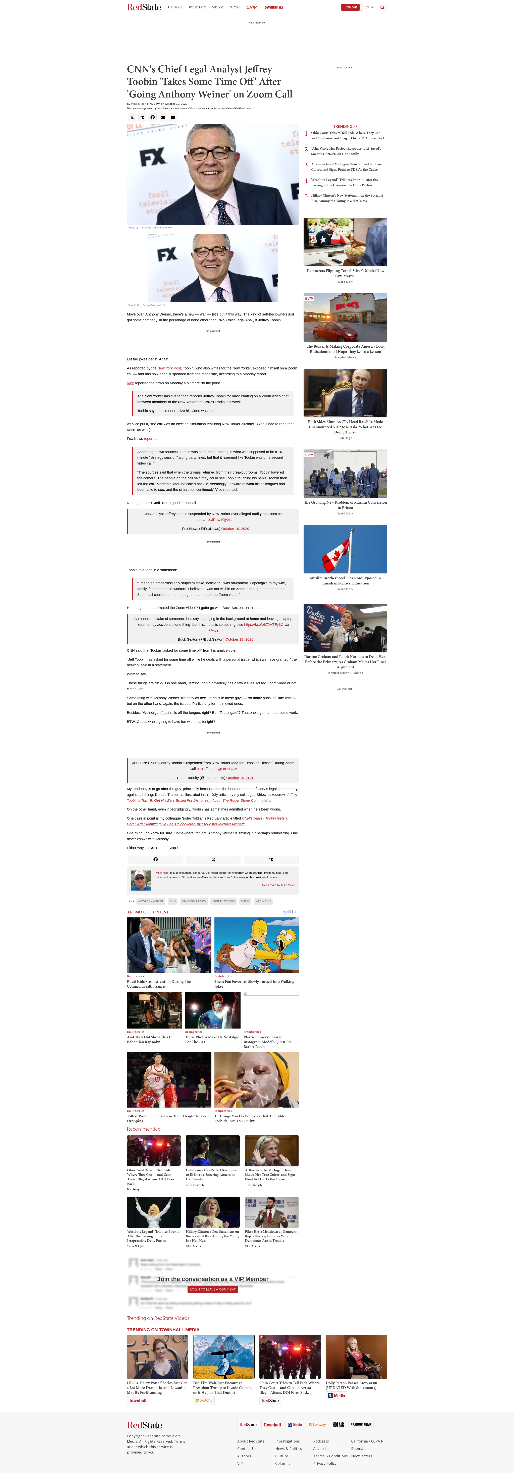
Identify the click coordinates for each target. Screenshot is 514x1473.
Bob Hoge (133, 1189)
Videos (218, 7)
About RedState (251, 1441)
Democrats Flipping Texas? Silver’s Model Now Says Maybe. (345, 273)
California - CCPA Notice (369, 1441)
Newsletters (361, 1456)
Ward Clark (345, 282)
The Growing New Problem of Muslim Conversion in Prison (345, 504)
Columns (282, 1463)
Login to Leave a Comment (213, 1289)
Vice (130, 383)
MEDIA (245, 901)
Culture (281, 1456)
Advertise (321, 1448)
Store (235, 7)
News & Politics (288, 1448)
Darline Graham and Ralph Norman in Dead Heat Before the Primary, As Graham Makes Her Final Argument (345, 662)
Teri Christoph (195, 1185)
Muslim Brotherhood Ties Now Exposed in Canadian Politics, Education (345, 580)
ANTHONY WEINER (151, 901)
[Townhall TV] (273, 7)
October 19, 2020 (235, 529)
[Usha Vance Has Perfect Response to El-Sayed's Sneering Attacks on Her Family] (213, 1150)
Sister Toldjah (253, 1185)
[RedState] (144, 7)
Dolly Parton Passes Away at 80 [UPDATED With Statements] (351, 1385)
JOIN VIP (350, 7)
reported (150, 439)
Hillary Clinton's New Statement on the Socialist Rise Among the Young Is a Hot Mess (212, 1236)
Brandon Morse (345, 357)
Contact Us (247, 1448)
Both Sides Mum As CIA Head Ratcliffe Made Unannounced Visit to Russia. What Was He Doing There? (345, 427)
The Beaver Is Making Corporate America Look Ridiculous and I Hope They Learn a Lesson (345, 348)
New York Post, (169, 368)
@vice (213, 630)
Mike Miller (138, 103)
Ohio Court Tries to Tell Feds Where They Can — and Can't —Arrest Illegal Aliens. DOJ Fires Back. (151, 1177)
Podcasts (197, 7)
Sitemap (358, 1448)
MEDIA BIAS (263, 901)
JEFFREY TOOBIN (223, 901)
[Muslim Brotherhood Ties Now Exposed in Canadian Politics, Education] (345, 549)
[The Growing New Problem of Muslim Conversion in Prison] (345, 473)
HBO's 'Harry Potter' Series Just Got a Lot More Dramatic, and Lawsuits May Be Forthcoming (157, 1387)
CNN (172, 901)
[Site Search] (382, 7)
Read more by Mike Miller (278, 885)
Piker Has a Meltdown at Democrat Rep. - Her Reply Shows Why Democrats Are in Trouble (271, 1236)
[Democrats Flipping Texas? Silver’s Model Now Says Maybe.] (345, 241)
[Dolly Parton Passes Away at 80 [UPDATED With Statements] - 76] (356, 1357)
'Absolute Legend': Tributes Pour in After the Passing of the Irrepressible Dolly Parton (153, 1236)
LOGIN (369, 7)
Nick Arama (193, 1246)
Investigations (287, 1441)
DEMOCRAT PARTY (194, 901)
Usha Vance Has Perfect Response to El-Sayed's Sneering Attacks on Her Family (211, 1175)
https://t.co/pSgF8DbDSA (217, 769)
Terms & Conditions (330, 1456)
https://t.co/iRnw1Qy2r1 (213, 520)
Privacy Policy (325, 1463)
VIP (240, 1463)
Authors (175, 7)
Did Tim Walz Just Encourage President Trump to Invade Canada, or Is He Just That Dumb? (222, 1387)
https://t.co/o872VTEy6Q (264, 625)
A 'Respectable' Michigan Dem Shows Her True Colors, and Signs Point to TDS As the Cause (270, 1175)
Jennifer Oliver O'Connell (345, 673)
